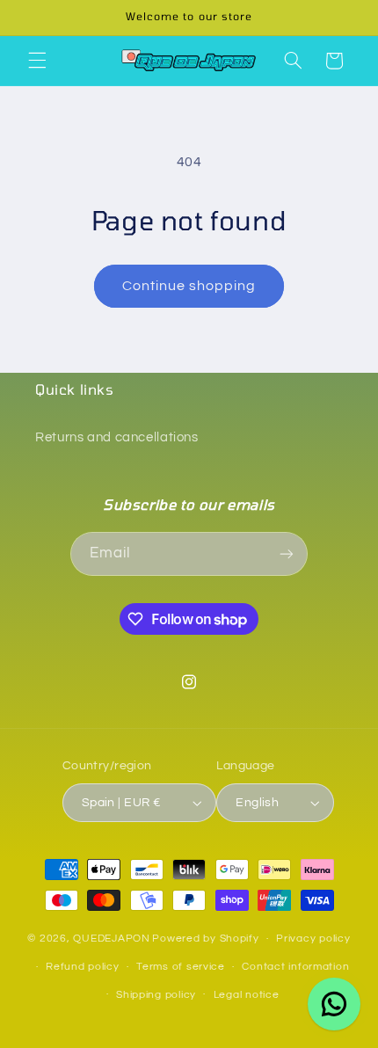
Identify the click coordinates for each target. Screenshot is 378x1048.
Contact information (295, 967)
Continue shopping (189, 286)
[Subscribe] (286, 553)
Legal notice (247, 995)
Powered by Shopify (205, 938)
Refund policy (83, 967)
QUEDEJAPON (111, 938)
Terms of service (180, 967)
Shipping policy (156, 995)
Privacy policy (313, 938)
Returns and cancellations (117, 437)
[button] (37, 60)
